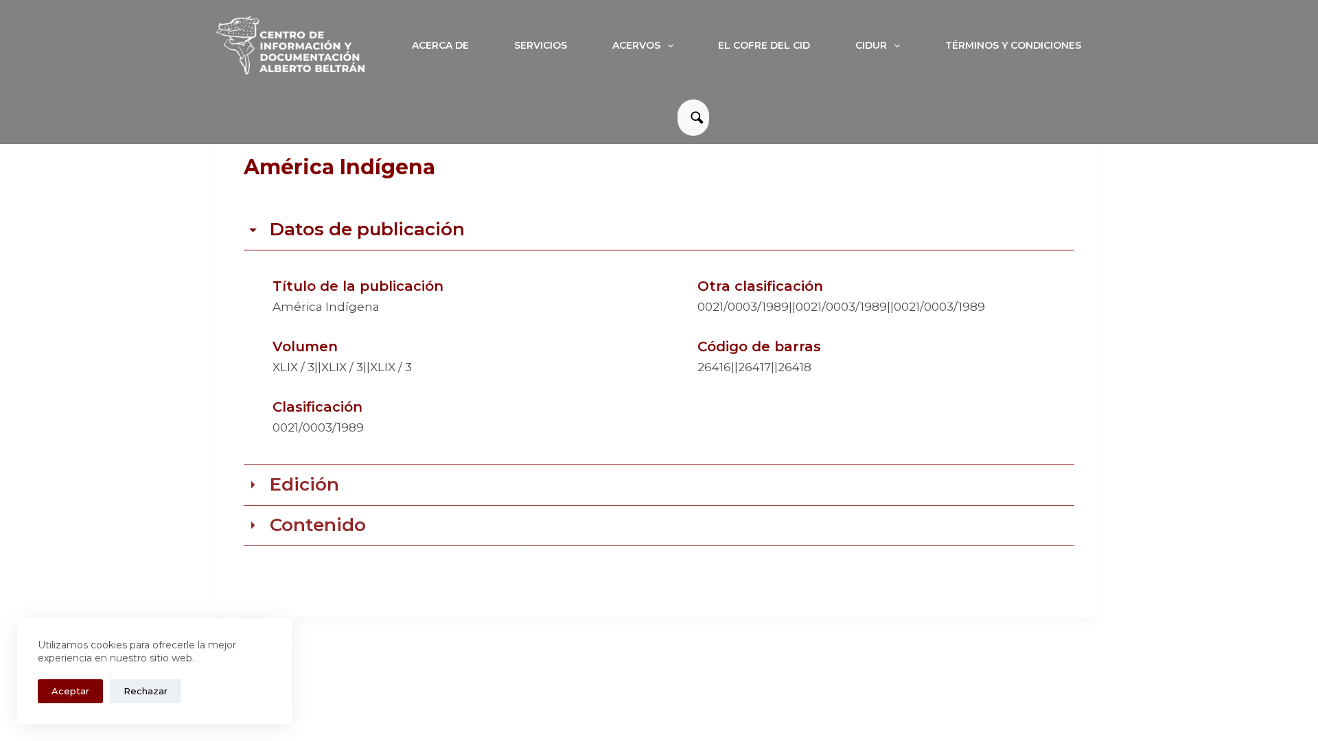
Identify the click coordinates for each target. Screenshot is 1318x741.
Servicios (540, 45)
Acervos (636, 45)
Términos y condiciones (1013, 45)
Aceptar (70, 690)
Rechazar (145, 690)
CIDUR (871, 45)
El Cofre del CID (764, 45)
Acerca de (440, 45)
